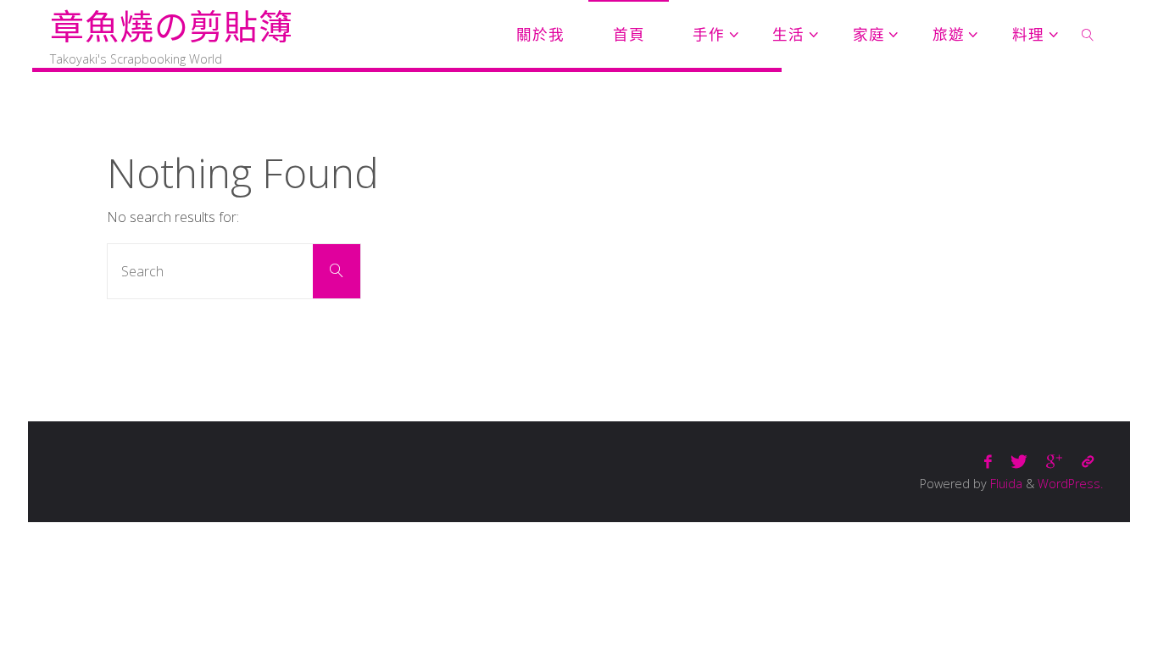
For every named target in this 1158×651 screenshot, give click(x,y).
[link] (1088, 34)
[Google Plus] (1054, 461)
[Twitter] (1019, 461)
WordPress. (1070, 484)
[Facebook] (988, 461)
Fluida (1004, 484)
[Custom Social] (1087, 461)
